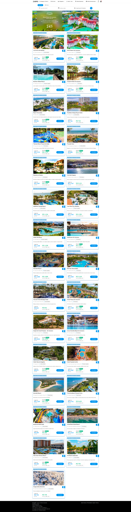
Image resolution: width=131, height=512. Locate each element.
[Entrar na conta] (101, 1)
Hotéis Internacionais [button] (91, 1)
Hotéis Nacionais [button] (79, 1)
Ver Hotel (60, 58)
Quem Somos (83, 502)
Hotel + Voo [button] (70, 1)
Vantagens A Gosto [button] (44, 1)
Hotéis (41, 5)
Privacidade (89, 502)
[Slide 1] (48, 48)
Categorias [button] (61, 1)
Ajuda (94, 502)
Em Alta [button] (53, 1)
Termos (97, 502)
